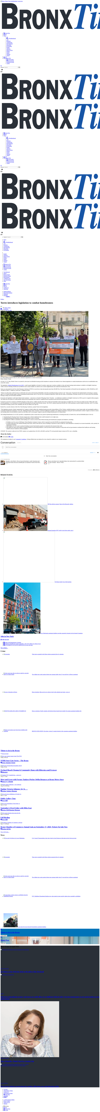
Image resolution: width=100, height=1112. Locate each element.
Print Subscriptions (8, 292)
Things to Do (8, 58)
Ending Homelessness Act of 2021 (16, 385)
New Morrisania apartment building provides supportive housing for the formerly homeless (62, 633)
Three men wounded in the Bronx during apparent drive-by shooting (48, 654)
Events (6, 1110)
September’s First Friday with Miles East (16, 809)
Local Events (10, 59)
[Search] (1, 66)
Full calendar (4, 935)
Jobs (6, 34)
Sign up (96, 442)
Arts (7, 39)
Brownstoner (7, 277)
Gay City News (7, 280)
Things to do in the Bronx (10, 751)
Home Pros (7, 1108)
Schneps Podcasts (5, 1058)
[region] (50, 456)
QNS (5, 281)
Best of (5, 56)
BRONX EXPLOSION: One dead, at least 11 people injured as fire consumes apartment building (54, 731)
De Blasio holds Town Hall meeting (63, 581)
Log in (93, 442)
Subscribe (6, 289)
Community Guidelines (21, 439)
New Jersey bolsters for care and (30, 1086)
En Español (9, 46)
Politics (8, 51)
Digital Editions (7, 291)
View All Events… (5, 832)
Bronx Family (7, 274)
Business (8, 41)
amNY (5, 273)
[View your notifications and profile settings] (2, 69)
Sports (7, 53)
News (5, 35)
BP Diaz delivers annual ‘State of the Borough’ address (60, 504)
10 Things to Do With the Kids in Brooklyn (22, 972)
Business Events (10, 62)
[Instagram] (9, 296)
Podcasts (6, 295)
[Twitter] (8, 296)
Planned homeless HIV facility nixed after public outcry (60, 530)
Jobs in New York (7, 636)
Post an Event (10, 60)
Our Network (7, 272)
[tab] (5, 452)
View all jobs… (4, 648)
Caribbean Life (7, 278)
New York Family (5, 968)
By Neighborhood (11, 38)
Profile (11, 436)
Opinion (8, 54)
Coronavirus (9, 42)
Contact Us (6, 287)
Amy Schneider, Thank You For (17, 1061)
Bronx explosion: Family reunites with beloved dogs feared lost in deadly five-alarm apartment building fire (56, 711)
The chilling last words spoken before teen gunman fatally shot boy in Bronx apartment (55, 674)
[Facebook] (6, 296)
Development (9, 43)
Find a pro (3, 943)
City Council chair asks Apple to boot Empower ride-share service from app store (54, 838)
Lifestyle (8, 49)
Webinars (6, 294)
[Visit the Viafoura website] (96, 470)
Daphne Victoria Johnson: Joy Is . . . (14, 790)
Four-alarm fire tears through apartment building (32, 926)
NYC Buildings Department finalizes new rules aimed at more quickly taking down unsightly (56, 896)
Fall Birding (5, 818)
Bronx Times (8, 307)
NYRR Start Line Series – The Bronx (14, 761)
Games (8, 63)
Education (8, 45)
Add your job (5, 639)
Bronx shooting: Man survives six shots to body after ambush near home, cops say (51, 692)
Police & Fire (9, 50)
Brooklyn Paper (7, 276)
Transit (8, 55)
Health (8, 47)
